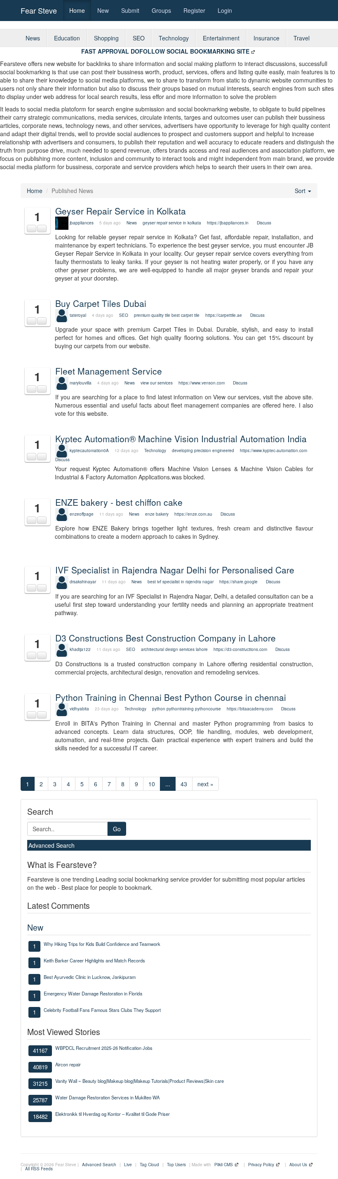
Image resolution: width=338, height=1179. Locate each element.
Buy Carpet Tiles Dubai (100, 303)
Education (67, 38)
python (158, 709)
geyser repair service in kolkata (172, 223)
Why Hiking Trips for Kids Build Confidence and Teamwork (102, 944)
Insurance (266, 38)
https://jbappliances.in (228, 223)
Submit (130, 10)
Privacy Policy (261, 1164)
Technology (174, 38)
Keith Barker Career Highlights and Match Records (94, 960)
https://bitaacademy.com (250, 709)
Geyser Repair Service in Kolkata (120, 211)
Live (128, 1164)
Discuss (264, 223)
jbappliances (82, 223)
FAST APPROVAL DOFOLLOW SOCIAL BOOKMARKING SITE (165, 51)
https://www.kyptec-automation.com (273, 450)
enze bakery (157, 514)
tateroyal (78, 315)
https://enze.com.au (193, 514)
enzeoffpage (82, 514)
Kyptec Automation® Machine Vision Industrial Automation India (181, 438)
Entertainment (221, 38)
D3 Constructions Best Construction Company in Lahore (165, 638)
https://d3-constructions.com (240, 649)
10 (151, 784)
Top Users (176, 1164)
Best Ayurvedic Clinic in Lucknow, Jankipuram (90, 977)
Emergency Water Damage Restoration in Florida (93, 993)
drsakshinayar (83, 582)
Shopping (106, 38)
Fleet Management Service (108, 371)
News (33, 38)
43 (184, 784)
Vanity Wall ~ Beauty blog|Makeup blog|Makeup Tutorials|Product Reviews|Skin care (139, 1081)
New (103, 10)
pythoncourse (208, 709)
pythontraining (180, 709)
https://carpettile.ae (223, 315)
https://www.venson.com (201, 383)
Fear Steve (39, 10)
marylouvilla (81, 383)
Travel (301, 38)
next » (205, 784)
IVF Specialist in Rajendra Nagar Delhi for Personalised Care (174, 570)
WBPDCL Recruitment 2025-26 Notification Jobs (104, 1048)
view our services (157, 383)
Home (77, 10)
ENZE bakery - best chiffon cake (119, 502)
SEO (139, 38)
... (167, 784)
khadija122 (80, 649)
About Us (298, 1164)
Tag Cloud (149, 1164)
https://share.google (238, 582)
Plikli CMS (223, 1164)
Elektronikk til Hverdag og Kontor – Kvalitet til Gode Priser (112, 1114)
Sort (301, 190)
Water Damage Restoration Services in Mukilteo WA (107, 1097)
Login (225, 10)
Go (117, 829)
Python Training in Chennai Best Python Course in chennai (170, 697)
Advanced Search (51, 845)
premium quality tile (152, 315)
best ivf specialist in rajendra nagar (181, 582)
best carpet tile (185, 315)
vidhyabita (79, 709)
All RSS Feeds (39, 1169)
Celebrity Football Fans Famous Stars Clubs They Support (102, 1010)
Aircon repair (68, 1064)
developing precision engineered (203, 450)
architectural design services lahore (174, 649)
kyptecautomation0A (89, 450)
